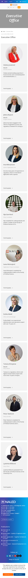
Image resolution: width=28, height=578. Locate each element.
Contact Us (23, 1)
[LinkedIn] (7, 556)
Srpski (6, 1)
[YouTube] (15, 556)
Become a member (8, 519)
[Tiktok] (20, 556)
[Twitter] (18, 556)
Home (4, 31)
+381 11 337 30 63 (9, 507)
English (10, 1)
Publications (5, 527)
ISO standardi (6, 515)
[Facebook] (12, 556)
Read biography (7, 88)
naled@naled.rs (11, 510)
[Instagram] (10, 556)
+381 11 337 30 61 (9, 508)
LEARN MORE (18, 574)
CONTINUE (7, 574)
